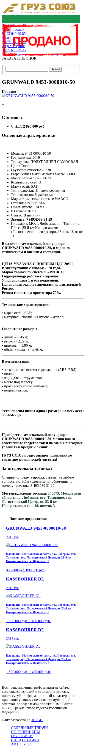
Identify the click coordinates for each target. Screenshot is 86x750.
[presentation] (2, 104)
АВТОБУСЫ (21, 744)
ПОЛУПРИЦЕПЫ (25, 732)
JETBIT (37, 720)
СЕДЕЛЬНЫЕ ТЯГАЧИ (29, 728)
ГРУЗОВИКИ (22, 736)
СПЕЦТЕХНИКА (25, 740)
